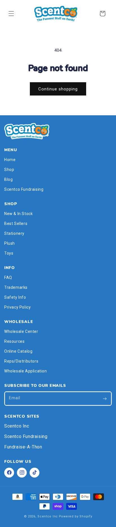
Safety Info (15, 297)
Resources (14, 341)
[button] (11, 13)
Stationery (14, 233)
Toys (8, 253)
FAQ (8, 277)
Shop (9, 169)
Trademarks (16, 287)
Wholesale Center (21, 331)
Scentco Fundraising (23, 189)
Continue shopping (58, 89)
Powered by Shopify (75, 516)
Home (9, 159)
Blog (8, 179)
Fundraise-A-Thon (23, 447)
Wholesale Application (25, 371)
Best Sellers (15, 223)
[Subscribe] (105, 398)
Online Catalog (18, 351)
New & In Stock (18, 213)
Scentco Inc (16, 426)
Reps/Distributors (21, 361)
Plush (9, 243)
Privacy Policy (17, 307)
